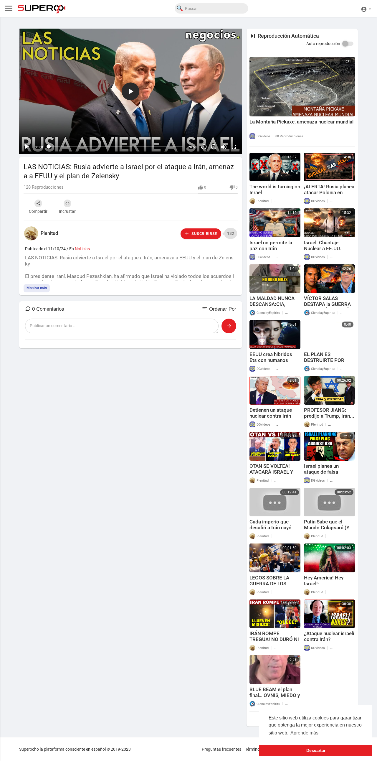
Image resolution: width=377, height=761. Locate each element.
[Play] (27, 147)
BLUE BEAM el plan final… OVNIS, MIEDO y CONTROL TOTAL (274, 695)
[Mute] (224, 147)
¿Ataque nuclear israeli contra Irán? (329, 636)
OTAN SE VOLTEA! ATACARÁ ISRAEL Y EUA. (271, 472)
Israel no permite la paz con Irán (270, 245)
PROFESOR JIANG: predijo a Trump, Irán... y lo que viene (329, 416)
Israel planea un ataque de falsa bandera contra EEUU (327, 472)
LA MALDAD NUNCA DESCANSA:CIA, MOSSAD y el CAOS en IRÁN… (274, 307)
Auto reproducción (323, 43)
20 (204, 146)
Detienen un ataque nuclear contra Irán (270, 413)
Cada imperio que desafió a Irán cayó (270, 525)
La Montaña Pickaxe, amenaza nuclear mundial (301, 122)
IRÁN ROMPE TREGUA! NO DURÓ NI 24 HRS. (274, 639)
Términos (253, 749)
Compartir (38, 211)
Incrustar (67, 211)
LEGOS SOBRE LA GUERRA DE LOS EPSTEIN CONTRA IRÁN (269, 586)
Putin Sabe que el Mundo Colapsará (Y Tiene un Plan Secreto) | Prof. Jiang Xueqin (329, 530)
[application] (130, 91)
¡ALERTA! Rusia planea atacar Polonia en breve (329, 192)
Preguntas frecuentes (221, 749)
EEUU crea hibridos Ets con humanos (270, 357)
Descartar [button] (315, 750)
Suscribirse (204, 233)
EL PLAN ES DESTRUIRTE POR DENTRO (324, 360)
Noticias (82, 248)
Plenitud (49, 233)
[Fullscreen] (234, 147)
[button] (366, 8)
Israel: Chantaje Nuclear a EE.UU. (322, 245)
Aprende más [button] (304, 732)
